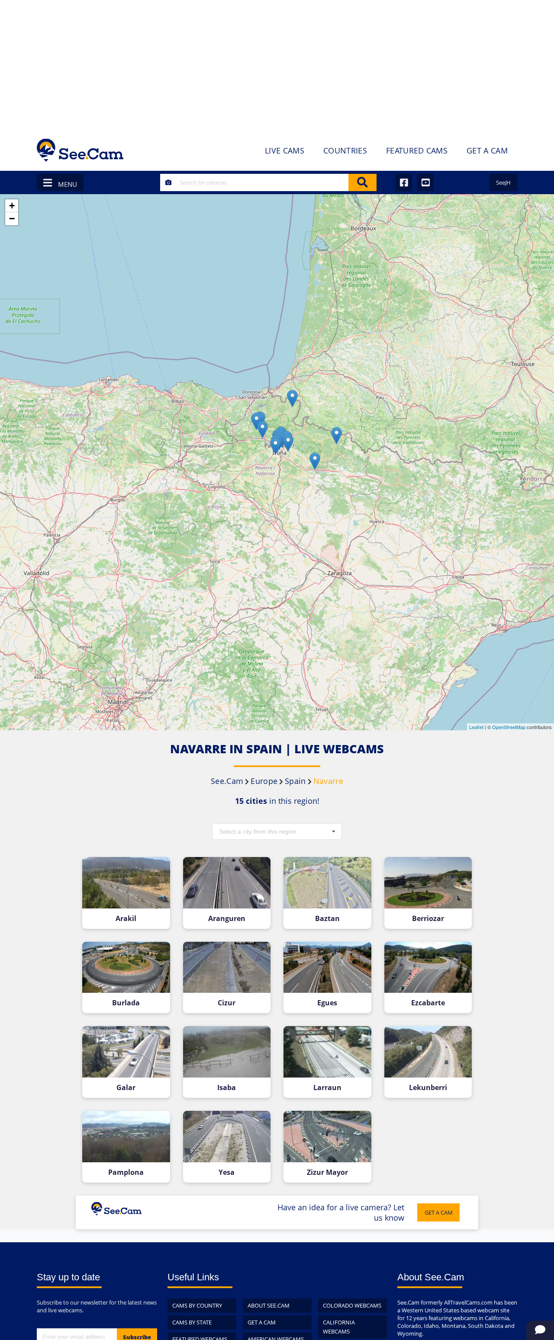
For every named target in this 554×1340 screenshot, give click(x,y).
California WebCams (339, 1326)
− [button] (12, 218)
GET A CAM (439, 1212)
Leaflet (476, 726)
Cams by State (192, 1322)
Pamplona (126, 1172)
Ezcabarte (428, 1003)
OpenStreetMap (508, 726)
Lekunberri (428, 1088)
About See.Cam (269, 1305)
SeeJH (503, 182)
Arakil (126, 919)
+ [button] (12, 205)
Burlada (126, 1003)
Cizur (226, 1003)
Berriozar (428, 919)
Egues (327, 1003)
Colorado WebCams (352, 1305)
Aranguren (226, 919)
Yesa (227, 1172)
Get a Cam (262, 1322)
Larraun (327, 1088)
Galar (125, 1088)
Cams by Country (197, 1305)
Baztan (327, 919)
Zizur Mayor (327, 1172)
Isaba (226, 1088)
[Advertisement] (277, 64)
